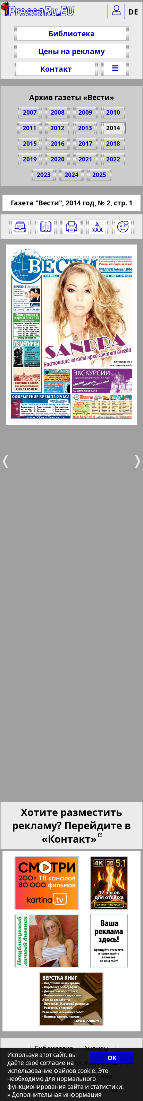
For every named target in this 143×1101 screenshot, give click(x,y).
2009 (85, 112)
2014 (113, 128)
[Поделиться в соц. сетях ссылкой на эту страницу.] (97, 227)
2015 (30, 144)
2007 (30, 112)
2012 (57, 128)
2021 (85, 159)
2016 (58, 144)
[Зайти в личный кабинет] (116, 11)
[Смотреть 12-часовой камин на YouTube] (109, 883)
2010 (113, 112)
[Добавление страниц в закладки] (123, 227)
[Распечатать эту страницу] (71, 227)
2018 (113, 144)
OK (112, 1058)
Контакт (56, 69)
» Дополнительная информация (54, 1095)
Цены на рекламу (71, 51)
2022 (113, 159)
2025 (99, 175)
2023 (44, 175)
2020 (58, 159)
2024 (71, 175)
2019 (30, 159)
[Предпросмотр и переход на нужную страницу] (46, 227)
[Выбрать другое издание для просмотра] (20, 227)
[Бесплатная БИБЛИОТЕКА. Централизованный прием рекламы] (39, 14)
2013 (85, 128)
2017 (85, 144)
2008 (58, 112)
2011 (29, 128)
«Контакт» (69, 838)
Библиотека (72, 33)
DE (133, 12)
